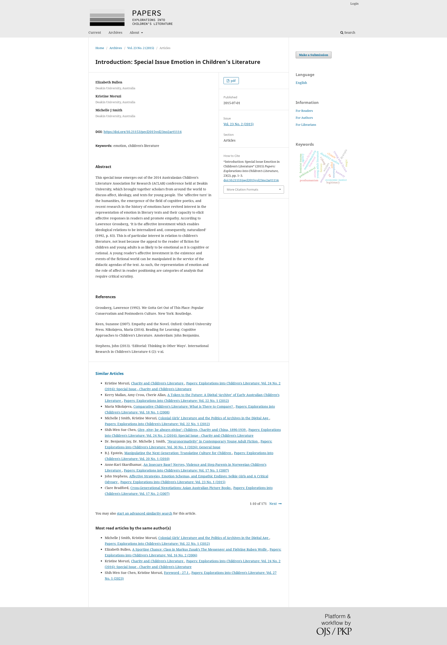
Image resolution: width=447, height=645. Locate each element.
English (301, 82)
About (135, 32)
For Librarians (306, 124)
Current (94, 32)
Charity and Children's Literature (157, 383)
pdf (233, 81)
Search (349, 32)
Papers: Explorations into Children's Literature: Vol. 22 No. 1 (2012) (176, 400)
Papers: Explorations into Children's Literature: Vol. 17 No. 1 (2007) (176, 470)
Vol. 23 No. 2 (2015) (140, 48)
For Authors (304, 118)
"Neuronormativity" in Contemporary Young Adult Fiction (213, 441)
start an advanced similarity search (144, 513)
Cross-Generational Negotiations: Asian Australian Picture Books (180, 488)
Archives (115, 32)
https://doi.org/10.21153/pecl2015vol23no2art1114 (143, 131)
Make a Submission (313, 55)
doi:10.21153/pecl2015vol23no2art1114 (251, 180)
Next (273, 503)
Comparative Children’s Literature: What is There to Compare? (183, 406)
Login (354, 3)
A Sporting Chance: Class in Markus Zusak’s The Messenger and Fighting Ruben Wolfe (200, 549)
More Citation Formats (242, 189)
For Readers (304, 111)
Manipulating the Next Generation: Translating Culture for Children (178, 453)
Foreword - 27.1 (177, 572)
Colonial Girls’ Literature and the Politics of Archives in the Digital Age (213, 418)
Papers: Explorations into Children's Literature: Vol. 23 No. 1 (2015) (172, 482)
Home (99, 48)
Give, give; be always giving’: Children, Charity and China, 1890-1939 (192, 429)
